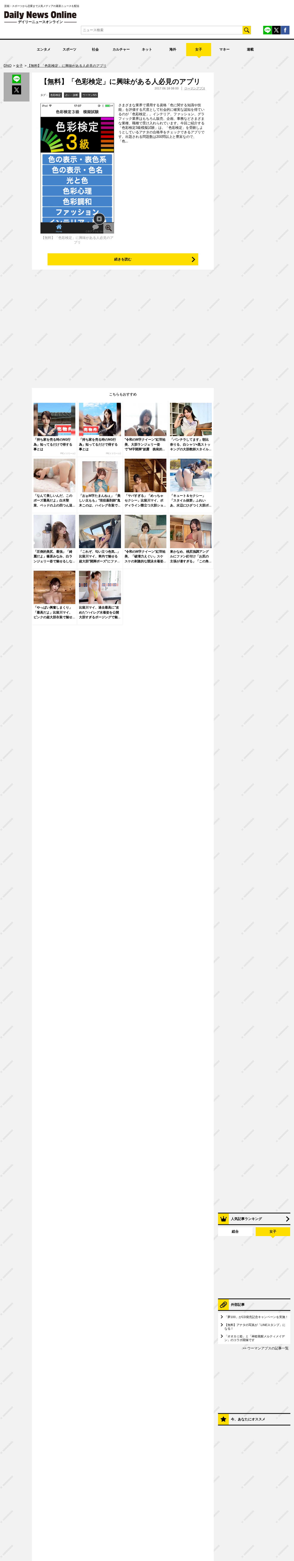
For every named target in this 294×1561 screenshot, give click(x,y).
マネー (224, 49)
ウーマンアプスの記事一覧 (267, 1348)
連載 (250, 49)
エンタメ (44, 49)
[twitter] (276, 30)
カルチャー (121, 49)
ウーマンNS (90, 95)
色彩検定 (55, 95)
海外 (172, 49)
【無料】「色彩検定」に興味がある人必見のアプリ (120, 81)
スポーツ (69, 49)
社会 (95, 49)
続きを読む (123, 259)
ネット (147, 49)
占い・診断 (71, 95)
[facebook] (285, 30)
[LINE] (267, 30)
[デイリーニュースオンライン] (40, 15)
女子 (198, 49)
